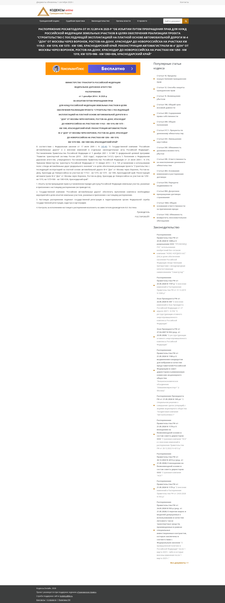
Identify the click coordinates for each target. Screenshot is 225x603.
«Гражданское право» (86, 592)
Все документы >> (179, 563)
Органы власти (123, 21)
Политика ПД (64, 600)
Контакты (184, 2)
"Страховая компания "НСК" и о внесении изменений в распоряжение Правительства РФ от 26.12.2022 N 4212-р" (172, 434)
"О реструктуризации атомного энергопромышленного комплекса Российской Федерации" (172, 337)
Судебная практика (75, 21)
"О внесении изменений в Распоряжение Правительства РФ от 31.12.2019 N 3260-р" (171, 285)
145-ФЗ (104, 146)
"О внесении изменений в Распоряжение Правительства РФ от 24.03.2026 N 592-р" (171, 489)
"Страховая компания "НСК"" (170, 465)
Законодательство (100, 21)
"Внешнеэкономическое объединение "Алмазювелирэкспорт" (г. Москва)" (171, 370)
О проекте (142, 21)
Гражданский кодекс (49, 21)
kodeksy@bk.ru (66, 596)
